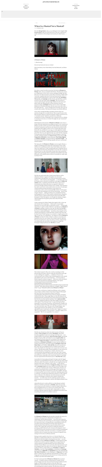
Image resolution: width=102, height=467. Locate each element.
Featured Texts (76, 5)
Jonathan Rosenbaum (51, 2)
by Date (76, 8)
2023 (42, 28)
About (26, 5)
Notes (76, 7)
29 (40, 28)
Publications (26, 7)
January (38, 28)
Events (26, 8)
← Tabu (36, 22)
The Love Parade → (62, 22)
